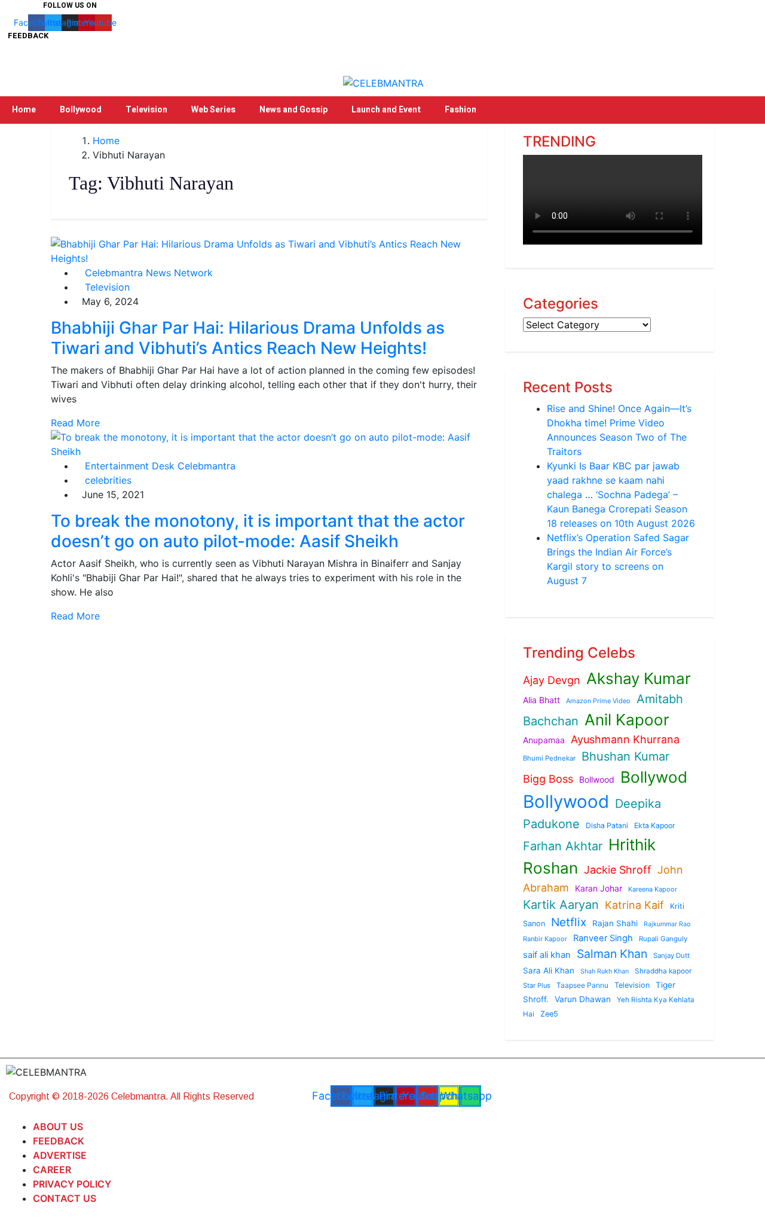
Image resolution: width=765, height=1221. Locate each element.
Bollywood (81, 109)
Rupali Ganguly (663, 939)
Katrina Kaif (634, 905)
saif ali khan (547, 955)
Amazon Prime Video (598, 701)
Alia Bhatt (541, 700)
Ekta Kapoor (654, 825)
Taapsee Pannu (582, 985)
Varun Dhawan (583, 999)
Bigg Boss (548, 779)
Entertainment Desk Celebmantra (158, 466)
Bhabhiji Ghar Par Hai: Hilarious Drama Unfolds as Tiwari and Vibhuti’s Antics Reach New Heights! (248, 338)
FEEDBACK (58, 1141)
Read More (75, 423)
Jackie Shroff (617, 869)
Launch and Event (386, 109)
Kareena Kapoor (652, 889)
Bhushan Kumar (625, 756)
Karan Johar (598, 888)
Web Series (213, 109)
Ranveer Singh (603, 938)
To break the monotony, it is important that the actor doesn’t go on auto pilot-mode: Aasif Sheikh (258, 531)
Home (24, 109)
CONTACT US (64, 1198)
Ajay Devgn (551, 680)
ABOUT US (58, 1127)
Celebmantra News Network (147, 273)
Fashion (460, 109)
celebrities (106, 480)
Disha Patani (607, 825)
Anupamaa (544, 740)
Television (146, 109)
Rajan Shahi (615, 923)
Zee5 (549, 1013)
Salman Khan (612, 954)
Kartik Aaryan (561, 905)
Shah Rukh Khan (604, 971)
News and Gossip (293, 109)
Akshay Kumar (638, 678)
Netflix (568, 922)
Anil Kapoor (627, 719)
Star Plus (536, 985)
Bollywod (653, 777)
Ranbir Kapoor (545, 939)
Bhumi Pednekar (549, 758)
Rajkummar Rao (667, 924)
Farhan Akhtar (562, 846)
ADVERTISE (60, 1155)
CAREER (52, 1170)
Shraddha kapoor (663, 971)
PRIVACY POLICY (72, 1184)
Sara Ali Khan (548, 970)
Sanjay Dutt (671, 955)
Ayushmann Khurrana (625, 739)
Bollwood (596, 779)
